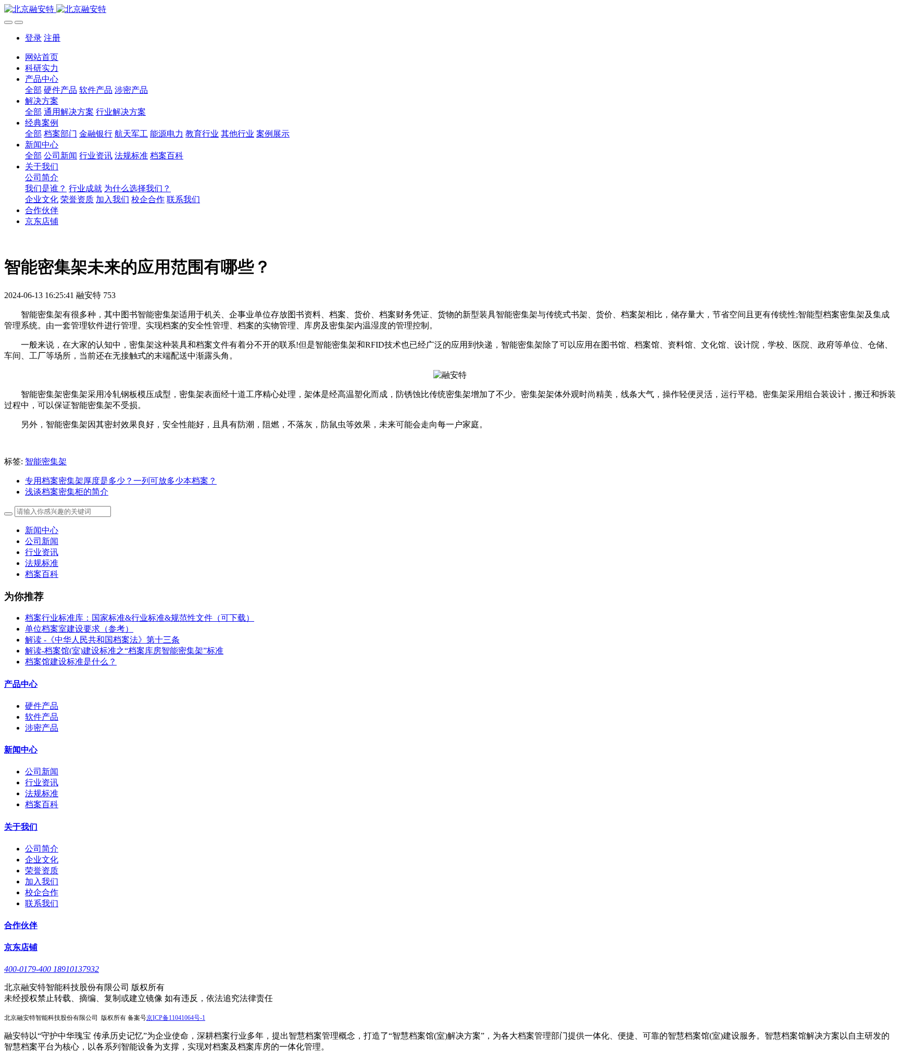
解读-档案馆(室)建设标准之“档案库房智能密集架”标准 (124, 650)
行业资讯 (41, 552)
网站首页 (41, 57)
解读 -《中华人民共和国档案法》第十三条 (102, 639)
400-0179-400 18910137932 (51, 969)
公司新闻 (41, 541)
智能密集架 (46, 461)
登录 (33, 37)
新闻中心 (41, 530)
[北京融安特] (450, 9)
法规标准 (41, 563)
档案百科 (41, 574)
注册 (52, 37)
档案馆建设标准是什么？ (71, 661)
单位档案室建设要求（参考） (79, 628)
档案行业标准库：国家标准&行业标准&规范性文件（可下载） (139, 617)
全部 (33, 89)
